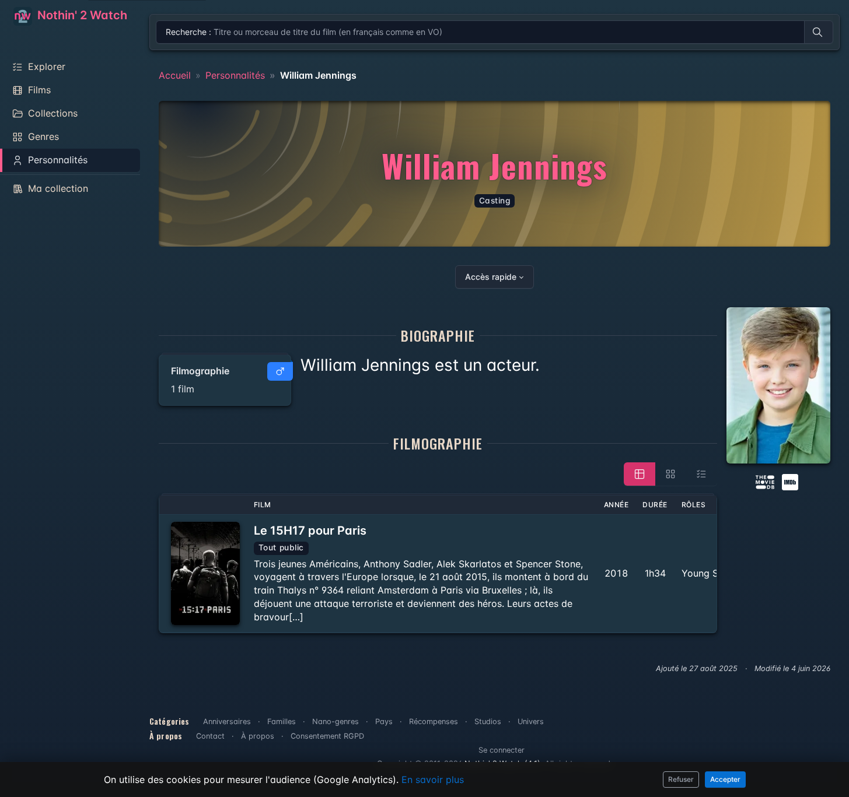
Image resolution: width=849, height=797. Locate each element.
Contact (210, 736)
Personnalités (235, 75)
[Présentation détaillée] (639, 474)
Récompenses (433, 721)
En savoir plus (432, 779)
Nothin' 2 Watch (80, 15)
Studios (487, 721)
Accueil (175, 75)
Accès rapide (490, 277)
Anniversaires (227, 721)
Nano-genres (335, 721)
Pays (384, 721)
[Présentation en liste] (701, 474)
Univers (531, 721)
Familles (281, 721)
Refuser (681, 779)
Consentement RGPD (327, 736)
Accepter (725, 779)
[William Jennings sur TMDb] (765, 481)
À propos (257, 736)
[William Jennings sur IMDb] (791, 481)
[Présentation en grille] (670, 474)
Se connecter (501, 750)
